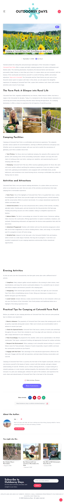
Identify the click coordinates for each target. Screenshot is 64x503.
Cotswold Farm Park (9, 67)
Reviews (37, 380)
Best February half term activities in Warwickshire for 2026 (31, 464)
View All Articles (19, 428)
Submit (37, 485)
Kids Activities (31, 380)
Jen (15, 419)
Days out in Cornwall (16, 77)
